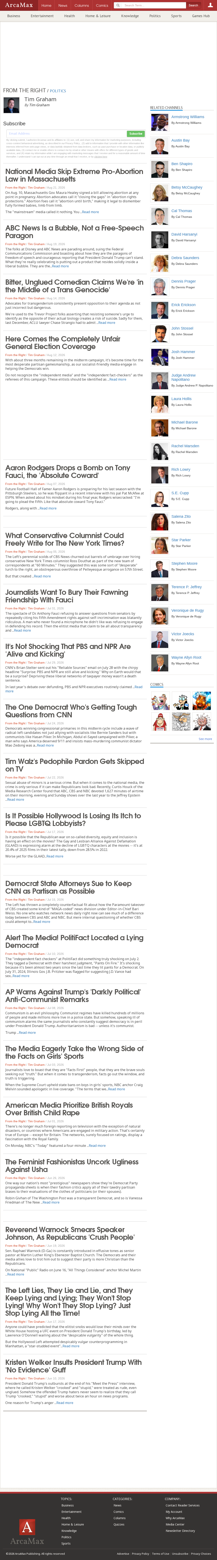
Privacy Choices (201, 1554)
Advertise (123, 1554)
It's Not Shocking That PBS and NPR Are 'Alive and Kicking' (68, 649)
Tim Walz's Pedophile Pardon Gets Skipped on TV (74, 764)
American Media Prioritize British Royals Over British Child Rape (69, 1108)
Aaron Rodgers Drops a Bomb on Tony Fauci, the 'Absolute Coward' (67, 470)
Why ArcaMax (175, 1518)
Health (69, 16)
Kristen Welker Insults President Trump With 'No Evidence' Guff (73, 1365)
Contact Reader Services (183, 1505)
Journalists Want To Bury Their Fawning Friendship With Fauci (66, 595)
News (117, 1505)
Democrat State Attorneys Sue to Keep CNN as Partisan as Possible (68, 886)
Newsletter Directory (180, 1531)
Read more (90, 212)
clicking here (100, 156)
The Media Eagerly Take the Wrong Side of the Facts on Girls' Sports (74, 1051)
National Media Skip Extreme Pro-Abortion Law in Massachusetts (74, 174)
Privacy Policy (140, 1554)
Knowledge (130, 16)
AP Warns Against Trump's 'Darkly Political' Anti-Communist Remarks (73, 995)
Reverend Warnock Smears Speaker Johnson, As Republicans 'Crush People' (70, 1232)
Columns (120, 1518)
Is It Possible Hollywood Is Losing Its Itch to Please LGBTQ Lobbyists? (73, 818)
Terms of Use (160, 1554)
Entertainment (42, 16)
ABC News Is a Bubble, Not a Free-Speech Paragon (74, 231)
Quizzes (119, 1524)
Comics (119, 1512)
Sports (176, 16)
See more (205, 739)
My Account (174, 1512)
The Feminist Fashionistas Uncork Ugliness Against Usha (71, 1165)
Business (13, 16)
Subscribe (135, 133)
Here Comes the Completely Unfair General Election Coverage (62, 342)
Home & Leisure (98, 16)
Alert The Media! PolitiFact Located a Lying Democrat (74, 940)
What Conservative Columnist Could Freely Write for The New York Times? (64, 538)
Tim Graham (36, 187)
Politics (155, 16)
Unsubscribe (180, 1554)
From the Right (15, 187)
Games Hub (201, 16)
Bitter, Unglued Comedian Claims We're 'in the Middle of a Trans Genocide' (74, 285)
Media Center (175, 1524)
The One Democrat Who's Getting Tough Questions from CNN (71, 710)
